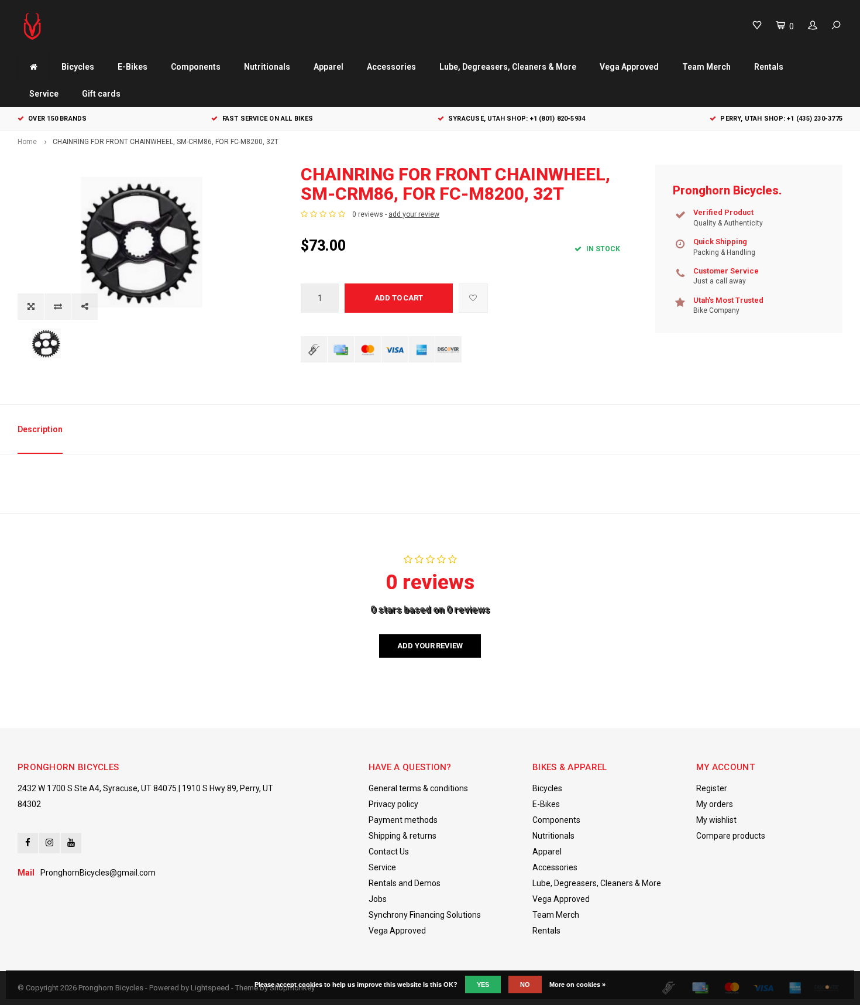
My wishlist (716, 820)
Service (44, 93)
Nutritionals (267, 66)
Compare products (730, 835)
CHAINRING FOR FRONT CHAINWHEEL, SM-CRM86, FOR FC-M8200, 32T (165, 142)
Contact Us (389, 851)
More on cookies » (577, 984)
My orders (714, 804)
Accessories (391, 66)
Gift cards (101, 93)
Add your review (429, 645)
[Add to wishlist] (473, 298)
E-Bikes (132, 66)
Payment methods (403, 820)
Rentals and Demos (405, 883)
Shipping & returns (402, 835)
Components (196, 66)
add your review (413, 214)
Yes (483, 984)
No (525, 984)
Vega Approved (629, 66)
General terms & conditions (418, 788)
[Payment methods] (314, 349)
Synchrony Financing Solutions (425, 914)
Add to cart (398, 297)
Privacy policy (393, 804)
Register (711, 788)
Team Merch (706, 66)
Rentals (768, 66)
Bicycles (77, 66)
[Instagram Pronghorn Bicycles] (49, 843)
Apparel (328, 66)
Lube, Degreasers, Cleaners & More (507, 66)
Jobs (378, 899)
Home (27, 142)
